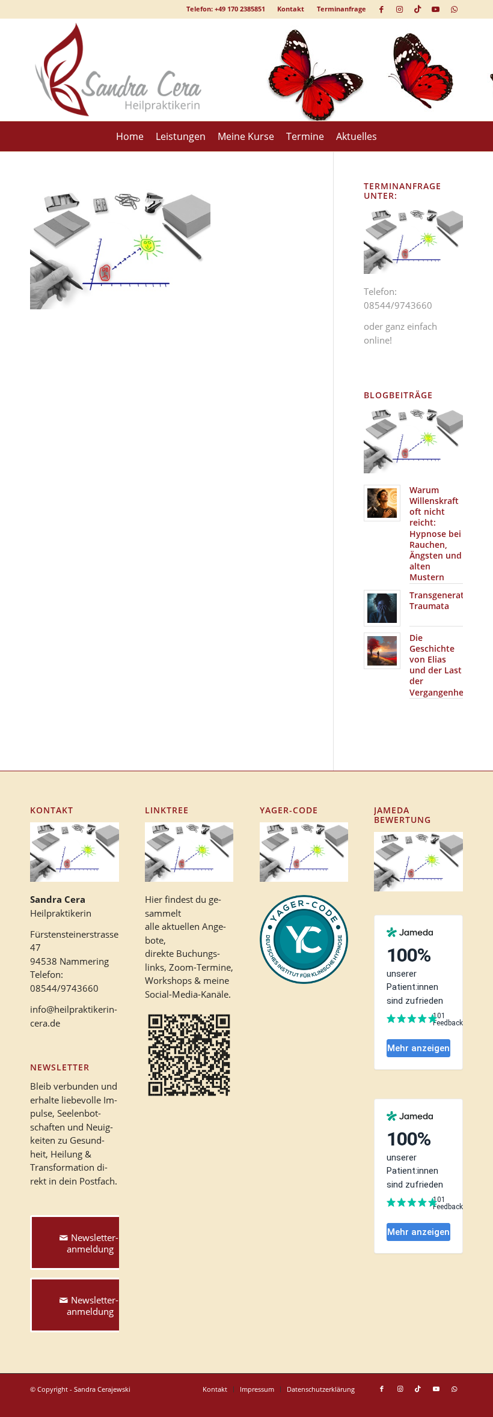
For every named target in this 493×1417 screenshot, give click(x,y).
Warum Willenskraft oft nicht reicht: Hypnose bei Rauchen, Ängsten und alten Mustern (435, 533)
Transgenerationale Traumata (449, 600)
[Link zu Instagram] (399, 9)
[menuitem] (291, 9)
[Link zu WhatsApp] (454, 9)
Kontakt (290, 8)
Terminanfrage (341, 8)
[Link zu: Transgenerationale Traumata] (382, 608)
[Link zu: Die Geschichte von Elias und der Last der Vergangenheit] (382, 651)
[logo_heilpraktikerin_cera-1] (127, 70)
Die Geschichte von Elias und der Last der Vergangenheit (439, 665)
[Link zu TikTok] (417, 9)
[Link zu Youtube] (435, 9)
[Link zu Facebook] (381, 9)
